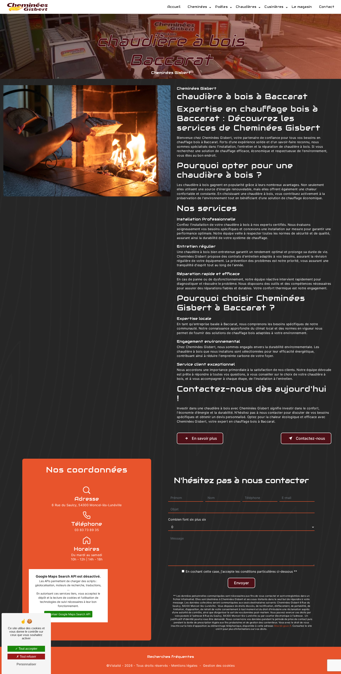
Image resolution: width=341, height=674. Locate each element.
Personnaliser (26, 664)
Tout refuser (27, 656)
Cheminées (197, 7)
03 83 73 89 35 (87, 530)
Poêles (221, 7)
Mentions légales (184, 665)
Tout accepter (27, 648)
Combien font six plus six (187, 519)
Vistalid (115, 665)
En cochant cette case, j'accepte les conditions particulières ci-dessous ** (241, 571)
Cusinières (273, 7)
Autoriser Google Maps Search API (68, 614)
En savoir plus (204, 438)
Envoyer (241, 583)
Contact (326, 7)
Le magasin (302, 7)
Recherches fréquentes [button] (170, 656)
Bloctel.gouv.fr (282, 625)
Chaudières (246, 7)
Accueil (174, 7)
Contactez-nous (310, 438)
